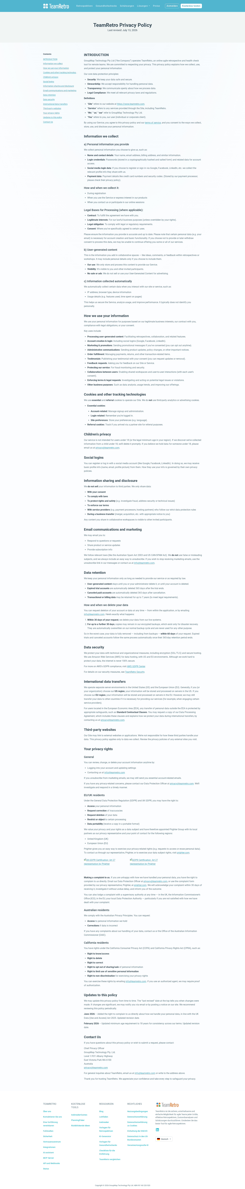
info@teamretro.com (144, 563)
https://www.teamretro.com (130, 104)
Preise (156, 6)
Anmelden (172, 6)
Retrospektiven (84, 6)
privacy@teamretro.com (107, 447)
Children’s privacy (50, 77)
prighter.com (183, 852)
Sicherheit (47, 1136)
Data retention (49, 95)
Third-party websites (52, 108)
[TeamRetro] (56, 6)
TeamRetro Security (134, 672)
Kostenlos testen (191, 6)
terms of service (153, 122)
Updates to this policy (52, 117)
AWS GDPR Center (136, 666)
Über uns (47, 1111)
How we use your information (56, 68)
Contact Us (48, 122)
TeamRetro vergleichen (109, 1159)
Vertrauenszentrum (52, 1142)
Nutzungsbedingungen (137, 1111)
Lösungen (142, 6)
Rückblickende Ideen (80, 1125)
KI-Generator (105, 1136)
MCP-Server (48, 1158)
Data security (49, 99)
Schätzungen (127, 6)
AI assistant (48, 1152)
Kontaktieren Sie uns (52, 1117)
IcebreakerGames (79, 1115)
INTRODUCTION (50, 59)
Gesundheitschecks (106, 6)
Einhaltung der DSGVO (137, 1131)
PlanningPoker (78, 1120)
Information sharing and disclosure (58, 86)
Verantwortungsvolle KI (137, 1145)
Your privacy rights (51, 113)
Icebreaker (104, 1122)
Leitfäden (103, 1117)
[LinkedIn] (157, 1130)
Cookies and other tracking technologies (60, 72)
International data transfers (55, 104)
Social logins (48, 81)
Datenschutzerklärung (137, 1117)
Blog (101, 1111)
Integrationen (49, 1147)
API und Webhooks (51, 1163)
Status (46, 1169)
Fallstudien (48, 1131)
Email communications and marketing (59, 90)
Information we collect (53, 63)
